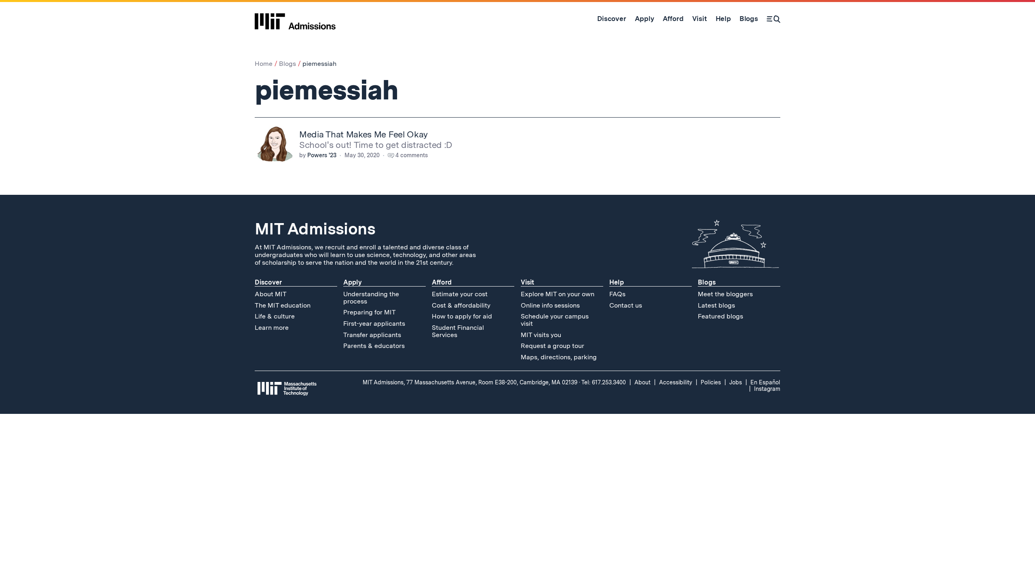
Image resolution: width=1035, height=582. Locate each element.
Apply (352, 282)
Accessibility (675, 382)
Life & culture (275, 316)
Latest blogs (716, 305)
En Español (765, 382)
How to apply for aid (462, 316)
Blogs (287, 63)
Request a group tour (552, 346)
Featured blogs (720, 316)
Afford (442, 282)
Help (616, 282)
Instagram (767, 389)
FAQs (617, 294)
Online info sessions (550, 305)
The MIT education (282, 305)
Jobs (735, 382)
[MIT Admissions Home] (295, 18)
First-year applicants (374, 323)
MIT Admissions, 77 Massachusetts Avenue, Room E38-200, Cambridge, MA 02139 (470, 382)
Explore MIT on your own (557, 294)
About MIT (271, 294)
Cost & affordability (461, 305)
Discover (268, 282)
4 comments (411, 155)
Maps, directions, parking (559, 357)
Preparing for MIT (369, 312)
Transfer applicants (372, 335)
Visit (527, 282)
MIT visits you (541, 335)
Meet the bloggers (725, 294)
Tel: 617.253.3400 (603, 382)
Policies (711, 382)
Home (263, 63)
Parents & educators (374, 346)
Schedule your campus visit (555, 319)
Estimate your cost (460, 294)
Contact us (625, 305)
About (642, 382)
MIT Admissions (315, 228)
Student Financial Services (458, 331)
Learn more (272, 327)
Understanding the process (371, 297)
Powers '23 (321, 155)
